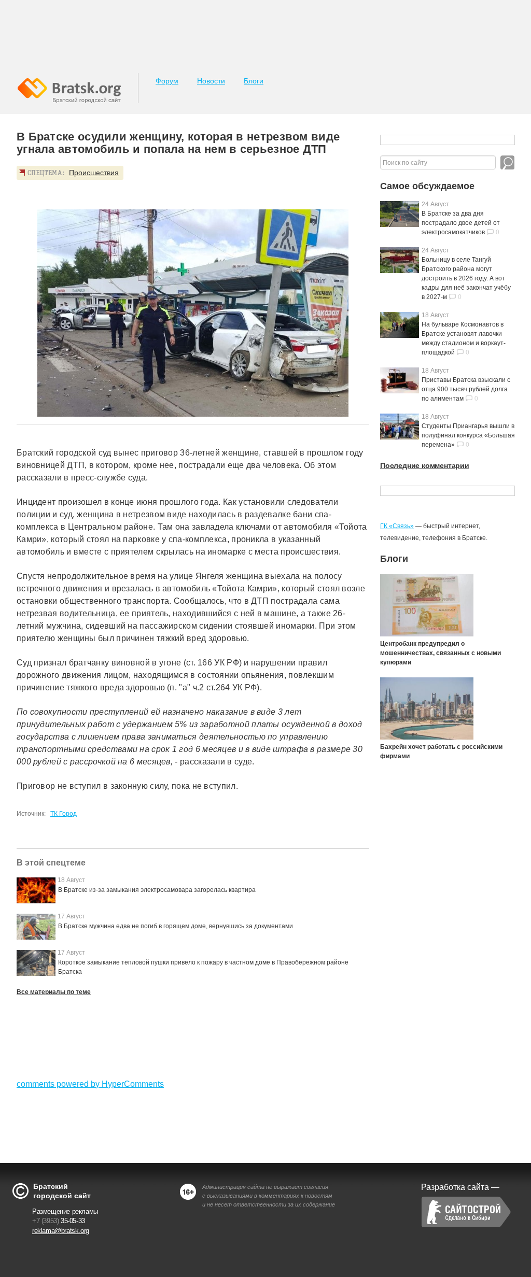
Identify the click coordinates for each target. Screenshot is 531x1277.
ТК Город (63, 813)
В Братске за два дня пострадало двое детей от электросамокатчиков (461, 223)
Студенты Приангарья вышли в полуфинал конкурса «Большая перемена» (468, 435)
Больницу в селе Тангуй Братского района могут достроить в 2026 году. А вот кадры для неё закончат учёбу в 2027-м (466, 278)
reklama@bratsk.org (60, 1231)
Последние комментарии (424, 465)
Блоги (253, 81)
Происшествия (94, 172)
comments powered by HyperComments (90, 1084)
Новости (211, 81)
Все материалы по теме (54, 992)
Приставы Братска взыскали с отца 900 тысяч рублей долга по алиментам (466, 389)
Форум (167, 81)
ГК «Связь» (397, 526)
